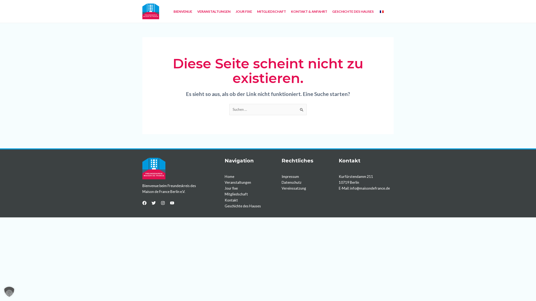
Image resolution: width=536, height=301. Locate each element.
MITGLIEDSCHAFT (271, 11)
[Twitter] (154, 203)
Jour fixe (231, 188)
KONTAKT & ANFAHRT (309, 11)
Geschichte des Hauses (243, 206)
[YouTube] (172, 203)
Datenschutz (292, 182)
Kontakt (231, 200)
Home (229, 176)
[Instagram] (163, 203)
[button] (9, 292)
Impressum (290, 176)
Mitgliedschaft (236, 194)
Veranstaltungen (238, 182)
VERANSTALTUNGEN (214, 11)
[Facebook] (144, 203)
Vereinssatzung (294, 188)
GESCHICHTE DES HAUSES (353, 11)
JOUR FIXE (244, 11)
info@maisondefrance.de (370, 188)
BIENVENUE (183, 11)
